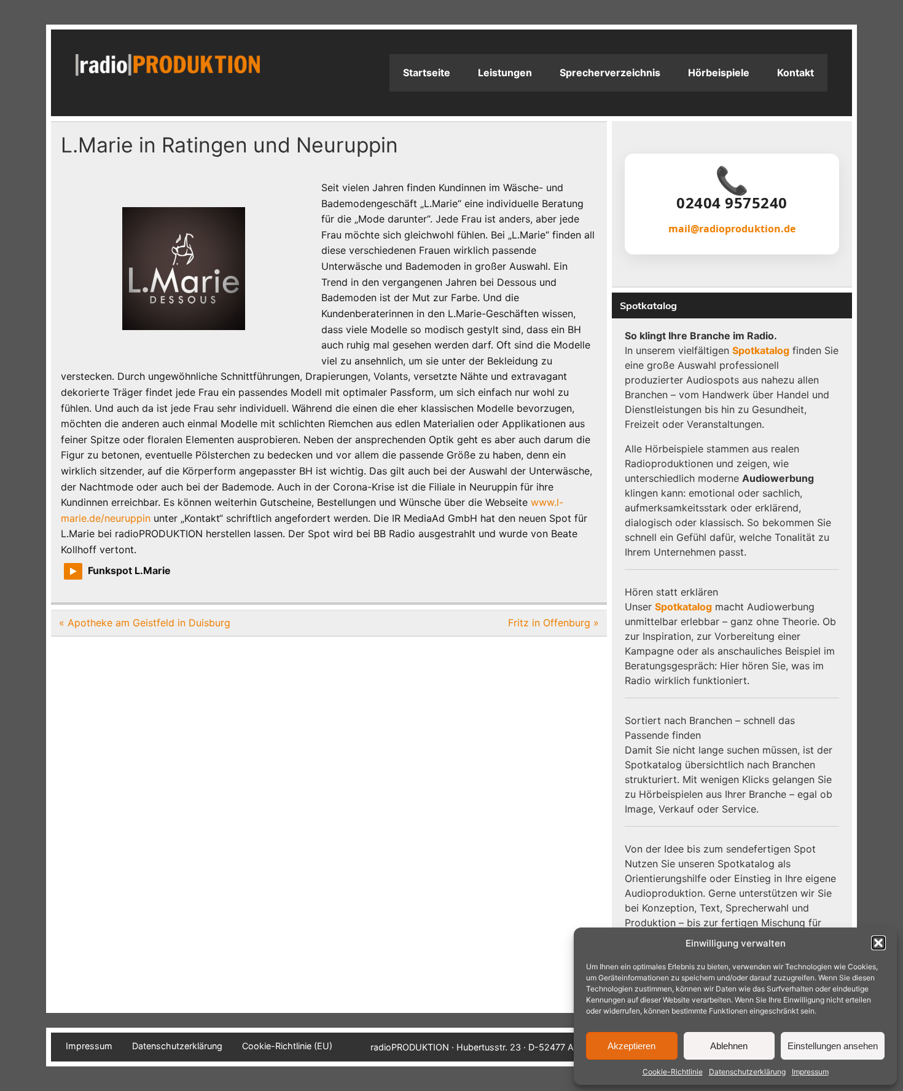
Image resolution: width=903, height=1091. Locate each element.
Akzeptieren (631, 1046)
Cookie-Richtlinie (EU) (287, 1046)
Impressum (810, 1071)
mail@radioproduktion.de (732, 228)
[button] (878, 943)
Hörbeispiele (718, 72)
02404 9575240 (732, 202)
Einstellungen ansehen (833, 1046)
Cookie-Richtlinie (673, 1071)
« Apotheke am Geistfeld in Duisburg (144, 622)
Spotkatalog (760, 350)
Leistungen (505, 72)
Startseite (426, 72)
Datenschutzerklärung (747, 1071)
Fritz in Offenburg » (553, 622)
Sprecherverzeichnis (610, 72)
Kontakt (795, 72)
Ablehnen (729, 1046)
